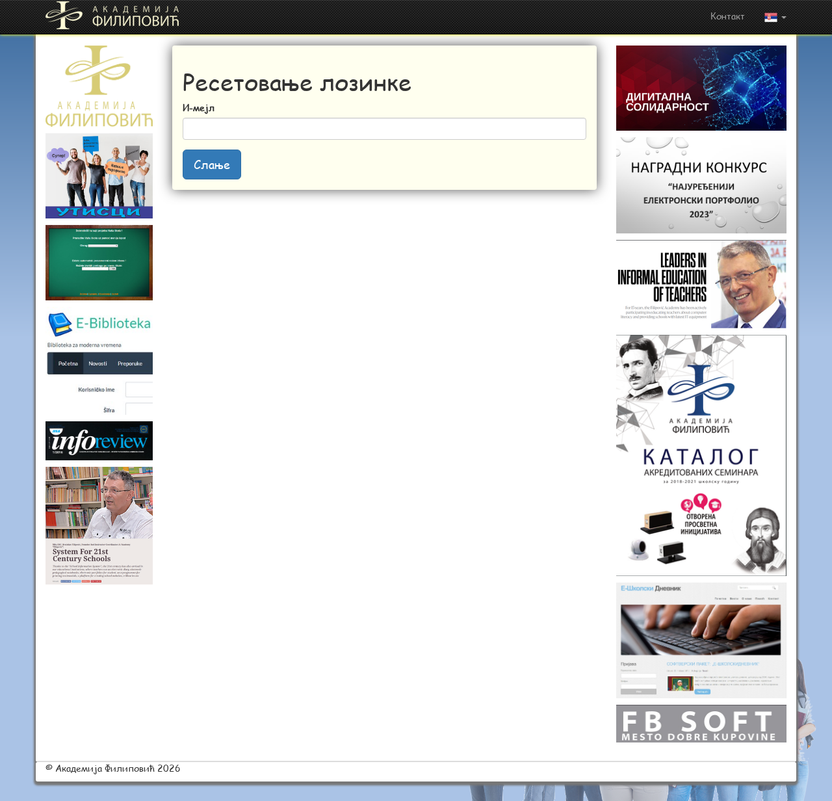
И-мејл (198, 107)
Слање (212, 164)
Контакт (727, 16)
